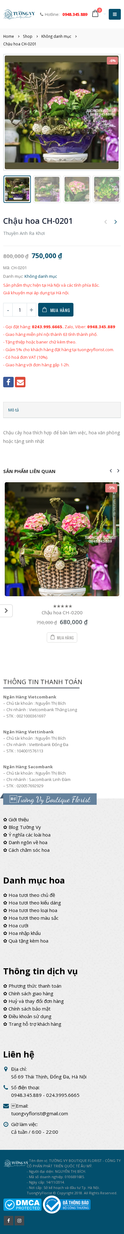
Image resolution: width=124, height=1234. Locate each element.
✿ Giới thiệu (16, 819)
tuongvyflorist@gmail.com (39, 1113)
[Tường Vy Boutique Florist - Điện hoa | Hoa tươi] (19, 14)
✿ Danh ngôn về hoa (25, 842)
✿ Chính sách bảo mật (27, 1008)
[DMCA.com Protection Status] (22, 1204)
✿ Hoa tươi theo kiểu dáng (32, 902)
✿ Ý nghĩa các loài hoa (27, 834)
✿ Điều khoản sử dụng (27, 1016)
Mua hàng (60, 310)
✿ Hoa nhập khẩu (22, 933)
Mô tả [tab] (13, 410)
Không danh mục (40, 276)
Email (20, 382)
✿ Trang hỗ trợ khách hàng (32, 1024)
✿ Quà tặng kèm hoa (25, 940)
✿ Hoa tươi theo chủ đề (29, 895)
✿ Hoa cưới (15, 925)
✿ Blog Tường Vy (22, 827)
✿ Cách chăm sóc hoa (26, 850)
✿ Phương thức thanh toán (32, 986)
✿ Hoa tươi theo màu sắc (31, 918)
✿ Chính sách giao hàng (28, 993)
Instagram (19, 1220)
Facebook (8, 382)
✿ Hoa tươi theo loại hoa (30, 910)
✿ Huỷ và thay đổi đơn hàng (33, 1001)
